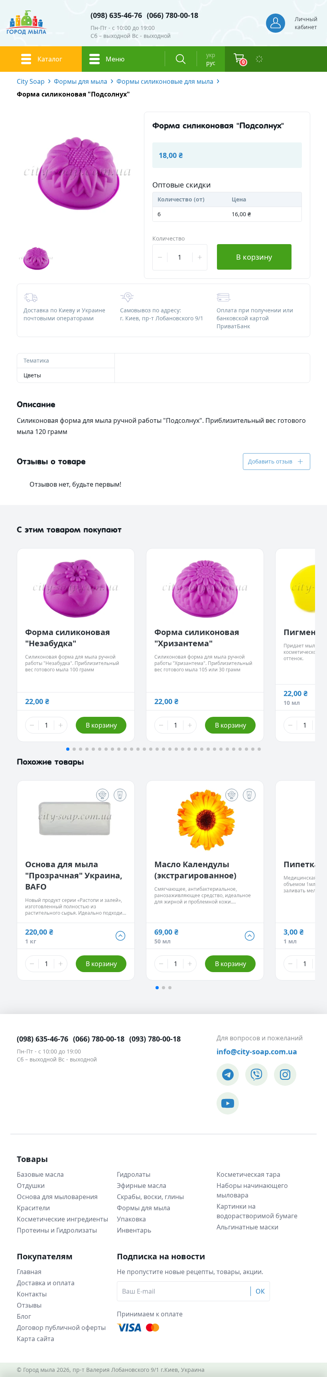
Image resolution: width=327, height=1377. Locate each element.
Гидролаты (133, 1174)
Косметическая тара (248, 1174)
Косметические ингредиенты (62, 1219)
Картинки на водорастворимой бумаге (257, 1211)
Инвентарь (134, 1230)
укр (210, 55)
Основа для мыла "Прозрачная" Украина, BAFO (73, 875)
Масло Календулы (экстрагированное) (195, 870)
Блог (24, 1316)
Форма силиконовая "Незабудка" (67, 638)
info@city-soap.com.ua (257, 1051)
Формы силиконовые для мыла (164, 81)
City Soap (31, 81)
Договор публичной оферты (61, 1327)
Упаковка (131, 1219)
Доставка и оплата (46, 1282)
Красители (33, 1207)
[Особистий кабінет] (275, 23)
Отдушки (31, 1185)
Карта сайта (35, 1338)
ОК (260, 1291)
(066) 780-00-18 (172, 15)
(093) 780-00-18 (155, 1039)
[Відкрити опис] (102, 795)
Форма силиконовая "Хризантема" (196, 638)
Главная (29, 1271)
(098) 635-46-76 (116, 15)
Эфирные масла (141, 1185)
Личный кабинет (306, 23)
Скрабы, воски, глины (150, 1196)
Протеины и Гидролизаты (57, 1230)
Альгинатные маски (247, 1227)
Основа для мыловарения (57, 1196)
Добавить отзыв (270, 461)
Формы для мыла (80, 81)
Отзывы (29, 1305)
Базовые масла (40, 1174)
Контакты (32, 1294)
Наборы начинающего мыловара (252, 1190)
